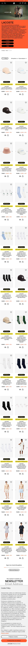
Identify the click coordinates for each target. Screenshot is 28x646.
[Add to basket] (8, 94)
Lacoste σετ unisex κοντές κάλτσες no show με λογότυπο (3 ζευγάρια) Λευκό (6, 211)
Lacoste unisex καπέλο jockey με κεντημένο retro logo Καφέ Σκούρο (21, 296)
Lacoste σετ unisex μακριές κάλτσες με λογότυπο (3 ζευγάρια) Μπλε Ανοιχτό (7, 254)
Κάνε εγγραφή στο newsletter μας (14, 578)
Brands (7, 50)
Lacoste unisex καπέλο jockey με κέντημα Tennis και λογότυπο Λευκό (21, 169)
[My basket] (25, 3)
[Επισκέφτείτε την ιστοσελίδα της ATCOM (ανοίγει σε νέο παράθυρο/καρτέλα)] (14, 643)
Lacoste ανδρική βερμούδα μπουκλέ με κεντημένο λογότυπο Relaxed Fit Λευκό (21, 466)
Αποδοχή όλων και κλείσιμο (14, 640)
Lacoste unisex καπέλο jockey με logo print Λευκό (21, 88)
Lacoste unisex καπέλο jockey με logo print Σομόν (6, 88)
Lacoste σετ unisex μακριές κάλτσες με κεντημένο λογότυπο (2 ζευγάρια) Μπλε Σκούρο (21, 382)
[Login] (20, 3)
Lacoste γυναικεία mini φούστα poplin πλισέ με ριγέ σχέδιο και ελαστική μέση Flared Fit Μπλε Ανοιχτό (6, 550)
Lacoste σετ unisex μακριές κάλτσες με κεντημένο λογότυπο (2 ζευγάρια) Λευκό (7, 382)
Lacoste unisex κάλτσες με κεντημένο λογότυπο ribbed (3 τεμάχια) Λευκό (6, 466)
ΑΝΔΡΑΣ (7, 43)
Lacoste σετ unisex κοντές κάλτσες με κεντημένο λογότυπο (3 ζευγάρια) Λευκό (21, 424)
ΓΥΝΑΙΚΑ (8, 40)
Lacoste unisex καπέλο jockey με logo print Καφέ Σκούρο (6, 128)
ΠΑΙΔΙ (7, 46)
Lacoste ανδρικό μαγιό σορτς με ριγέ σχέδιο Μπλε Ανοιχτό (21, 508)
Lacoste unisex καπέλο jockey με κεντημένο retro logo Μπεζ (6, 338)
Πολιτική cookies (5, 633)
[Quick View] (5, 94)
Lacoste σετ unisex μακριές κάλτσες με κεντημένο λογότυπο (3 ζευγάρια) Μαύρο (7, 296)
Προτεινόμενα (22, 58)
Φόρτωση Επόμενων (14, 570)
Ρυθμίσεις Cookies (13, 636)
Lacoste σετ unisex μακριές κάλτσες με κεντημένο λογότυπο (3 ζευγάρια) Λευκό (21, 254)
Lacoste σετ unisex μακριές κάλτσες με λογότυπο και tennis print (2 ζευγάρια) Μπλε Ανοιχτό (21, 212)
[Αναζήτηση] (5, 3)
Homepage (3, 50)
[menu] (2, 3)
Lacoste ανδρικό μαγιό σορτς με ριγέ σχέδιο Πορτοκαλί (6, 508)
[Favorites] (22, 3)
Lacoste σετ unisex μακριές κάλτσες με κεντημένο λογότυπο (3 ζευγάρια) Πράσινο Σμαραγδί (21, 339)
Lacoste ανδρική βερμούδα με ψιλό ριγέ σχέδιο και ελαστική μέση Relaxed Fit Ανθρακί (21, 550)
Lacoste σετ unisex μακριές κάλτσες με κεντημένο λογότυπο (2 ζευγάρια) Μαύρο (7, 424)
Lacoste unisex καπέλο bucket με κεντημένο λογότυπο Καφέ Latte (7, 169)
